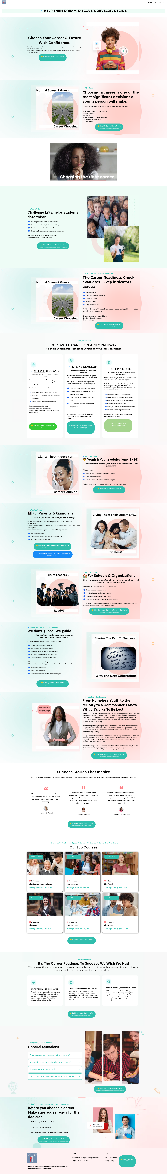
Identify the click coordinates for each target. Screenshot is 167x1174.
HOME (150, 2)
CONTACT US (159, 2)
